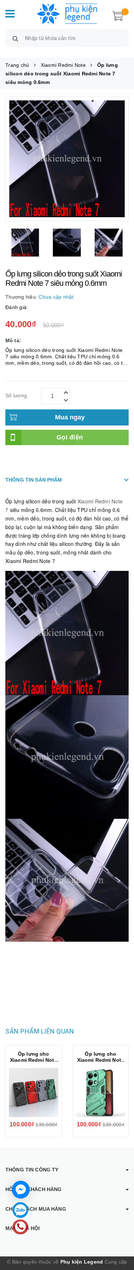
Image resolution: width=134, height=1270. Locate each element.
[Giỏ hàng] (118, 15)
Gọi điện (69, 437)
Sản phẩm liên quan (39, 1031)
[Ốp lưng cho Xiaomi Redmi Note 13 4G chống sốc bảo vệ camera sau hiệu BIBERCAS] (33, 1092)
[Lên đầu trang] (120, 1234)
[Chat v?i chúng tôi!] (21, 1190)
